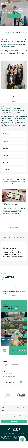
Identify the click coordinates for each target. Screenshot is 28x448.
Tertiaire (5, 162)
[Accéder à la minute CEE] (22, 439)
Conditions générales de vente (6, 438)
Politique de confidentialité (13, 437)
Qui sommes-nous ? (9, 433)
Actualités (15, 438)
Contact (22, 433)
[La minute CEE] (5, 350)
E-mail (3, 410)
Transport (6, 148)
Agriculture (6, 169)
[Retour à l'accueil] (6, 3)
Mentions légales (4, 437)
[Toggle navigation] (25, 3)
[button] (13, 101)
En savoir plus (5, 58)
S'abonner (14, 421)
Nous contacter (13, 16)
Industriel (6, 141)
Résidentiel (6, 134)
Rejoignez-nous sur (12, 382)
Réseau (5, 155)
